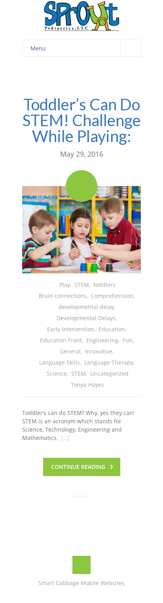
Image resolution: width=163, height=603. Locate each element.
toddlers (104, 284)
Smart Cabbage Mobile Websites (81, 583)
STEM (81, 284)
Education (112, 329)
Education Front (61, 340)
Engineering (102, 340)
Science (57, 373)
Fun (128, 340)
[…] (65, 438)
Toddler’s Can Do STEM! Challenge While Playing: (82, 120)
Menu (38, 48)
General (70, 351)
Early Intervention (70, 329)
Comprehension (112, 296)
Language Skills (59, 362)
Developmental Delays (86, 318)
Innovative (98, 351)
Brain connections (63, 296)
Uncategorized (109, 373)
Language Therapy (108, 362)
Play (64, 284)
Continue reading (78, 466)
